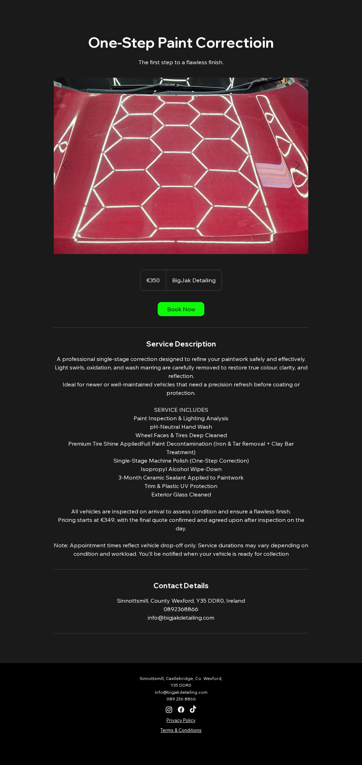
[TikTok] (193, 709)
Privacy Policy (181, 720)
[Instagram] (169, 709)
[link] (181, 309)
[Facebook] (181, 709)
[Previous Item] (65, 165)
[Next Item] (297, 165)
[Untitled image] (181, 166)
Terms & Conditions (181, 730)
